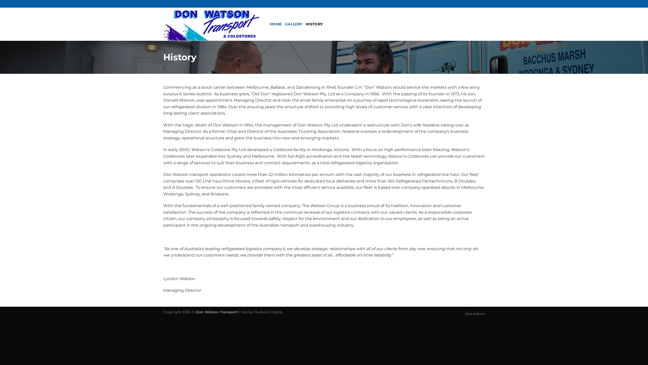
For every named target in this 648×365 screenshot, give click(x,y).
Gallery (293, 24)
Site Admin (475, 314)
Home (275, 24)
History (314, 24)
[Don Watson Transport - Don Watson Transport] (212, 24)
